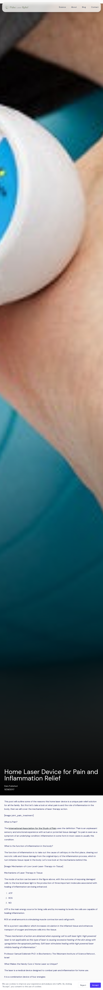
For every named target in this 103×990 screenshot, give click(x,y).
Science (62, 7)
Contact (95, 7)
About (74, 7)
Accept (95, 985)
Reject (83, 985)
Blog (84, 7)
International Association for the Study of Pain (32, 828)
